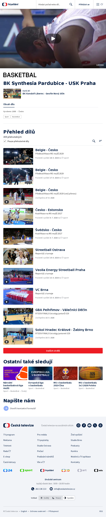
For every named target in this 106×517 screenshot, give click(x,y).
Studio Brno (76, 440)
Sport (7, 117)
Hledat (71, 4)
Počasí (40, 451)
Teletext (7, 445)
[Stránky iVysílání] (47, 471)
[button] (53, 38)
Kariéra (74, 451)
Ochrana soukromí (38, 511)
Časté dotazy (9, 462)
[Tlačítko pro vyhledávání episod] (94, 141)
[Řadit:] (100, 141)
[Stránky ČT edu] (98, 471)
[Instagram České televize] (78, 425)
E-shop (6, 456)
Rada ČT (7, 451)
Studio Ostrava (44, 445)
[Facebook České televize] (84, 425)
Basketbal (16, 117)
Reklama (7, 440)
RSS (101, 511)
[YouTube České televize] (89, 425)
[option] (45, 498)
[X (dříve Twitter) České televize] (95, 425)
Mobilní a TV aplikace (81, 456)
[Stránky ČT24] (7, 471)
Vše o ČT (41, 462)
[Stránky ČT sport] (26, 471)
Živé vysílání (76, 434)
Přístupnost (54, 511)
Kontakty (75, 462)
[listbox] (57, 498)
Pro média (42, 434)
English (24, 511)
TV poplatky (43, 440)
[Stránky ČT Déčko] (66, 471)
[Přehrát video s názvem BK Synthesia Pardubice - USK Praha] (53, 39)
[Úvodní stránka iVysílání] (12, 4)
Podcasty (75, 445)
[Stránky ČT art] (82, 471)
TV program (9, 434)
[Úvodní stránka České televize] (18, 425)
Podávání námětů (45, 456)
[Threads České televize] (100, 425)
